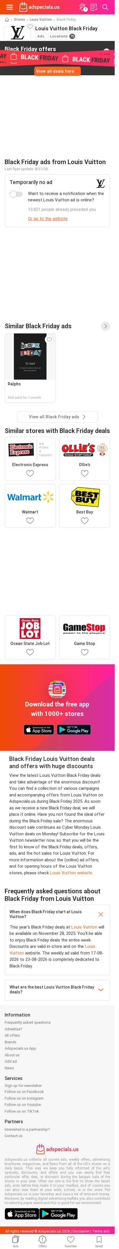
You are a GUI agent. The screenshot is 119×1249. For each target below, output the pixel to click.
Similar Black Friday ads (38, 326)
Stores (19, 20)
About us (12, 1055)
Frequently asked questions (28, 1022)
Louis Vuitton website (71, 872)
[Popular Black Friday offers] (105, 326)
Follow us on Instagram (24, 1098)
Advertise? (13, 1029)
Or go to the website (48, 218)
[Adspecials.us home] (39, 7)
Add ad (11, 1061)
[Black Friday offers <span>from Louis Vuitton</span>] (106, 51)
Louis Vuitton (41, 20)
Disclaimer (81, 1231)
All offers (12, 1035)
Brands (10, 1042)
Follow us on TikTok (22, 1111)
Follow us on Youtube (23, 1104)
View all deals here (55, 71)
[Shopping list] (93, 7)
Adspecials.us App (20, 1048)
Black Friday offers (30, 52)
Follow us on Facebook (24, 1091)
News (9, 1068)
